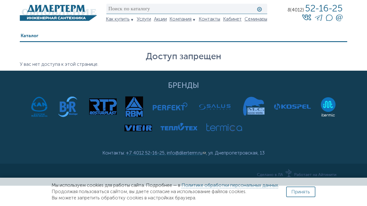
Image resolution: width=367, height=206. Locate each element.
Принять (300, 192)
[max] (329, 19)
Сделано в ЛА (270, 175)
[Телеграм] (318, 18)
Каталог (29, 35)
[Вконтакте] (306, 17)
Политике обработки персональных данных (229, 185)
